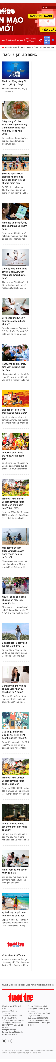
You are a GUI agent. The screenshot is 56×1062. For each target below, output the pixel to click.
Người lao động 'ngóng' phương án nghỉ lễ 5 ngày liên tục (14, 600)
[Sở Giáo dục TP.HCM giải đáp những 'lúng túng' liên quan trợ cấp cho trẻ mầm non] (15, 162)
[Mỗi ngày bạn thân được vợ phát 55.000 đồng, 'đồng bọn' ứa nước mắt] (15, 536)
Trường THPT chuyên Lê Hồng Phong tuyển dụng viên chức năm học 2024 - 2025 (13, 503)
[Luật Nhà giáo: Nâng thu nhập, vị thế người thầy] (15, 441)
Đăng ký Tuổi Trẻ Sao (47, 40)
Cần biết (27, 40)
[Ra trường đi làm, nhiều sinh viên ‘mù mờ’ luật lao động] (15, 352)
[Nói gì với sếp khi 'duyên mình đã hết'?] (15, 858)
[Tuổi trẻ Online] (21, 997)
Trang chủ (6, 985)
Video (23, 47)
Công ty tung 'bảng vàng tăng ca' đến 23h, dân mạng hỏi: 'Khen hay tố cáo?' (14, 273)
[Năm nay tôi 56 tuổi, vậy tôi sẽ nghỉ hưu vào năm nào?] (15, 211)
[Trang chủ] (3, 47)
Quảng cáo (33, 40)
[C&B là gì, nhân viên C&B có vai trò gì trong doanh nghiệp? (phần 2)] (15, 720)
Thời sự (28, 47)
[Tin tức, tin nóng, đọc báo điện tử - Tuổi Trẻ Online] (3, 40)
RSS (32, 1025)
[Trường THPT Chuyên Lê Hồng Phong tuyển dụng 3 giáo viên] (15, 766)
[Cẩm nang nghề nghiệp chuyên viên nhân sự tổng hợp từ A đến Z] (15, 674)
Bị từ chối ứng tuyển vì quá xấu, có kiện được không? (13, 321)
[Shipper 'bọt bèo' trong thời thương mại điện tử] (15, 398)
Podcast (10, 40)
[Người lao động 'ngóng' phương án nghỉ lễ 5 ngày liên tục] (15, 585)
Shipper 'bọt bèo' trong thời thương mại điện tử (14, 411)
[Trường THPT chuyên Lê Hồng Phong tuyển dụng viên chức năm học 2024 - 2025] (15, 487)
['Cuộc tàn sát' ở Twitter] (15, 944)
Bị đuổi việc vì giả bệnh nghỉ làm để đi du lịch (14, 914)
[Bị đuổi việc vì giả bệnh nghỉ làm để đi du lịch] (15, 901)
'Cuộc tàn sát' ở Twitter (14, 955)
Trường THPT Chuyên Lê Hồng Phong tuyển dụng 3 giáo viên (13, 780)
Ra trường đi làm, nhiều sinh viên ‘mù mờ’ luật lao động (14, 367)
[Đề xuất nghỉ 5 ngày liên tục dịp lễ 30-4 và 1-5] (15, 631)
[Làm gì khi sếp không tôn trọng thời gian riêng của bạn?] (15, 812)
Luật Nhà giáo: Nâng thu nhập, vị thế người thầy (13, 455)
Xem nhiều (16, 47)
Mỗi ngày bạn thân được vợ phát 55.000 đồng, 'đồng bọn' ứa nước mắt (13, 552)
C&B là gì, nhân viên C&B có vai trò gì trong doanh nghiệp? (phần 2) (14, 734)
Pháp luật (42, 47)
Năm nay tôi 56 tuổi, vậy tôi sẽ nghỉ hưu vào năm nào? (14, 225)
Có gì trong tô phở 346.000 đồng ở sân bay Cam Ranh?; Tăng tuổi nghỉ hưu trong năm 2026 (14, 127)
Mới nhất (8, 47)
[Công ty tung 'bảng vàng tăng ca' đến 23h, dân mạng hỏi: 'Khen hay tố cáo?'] (15, 257)
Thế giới (35, 47)
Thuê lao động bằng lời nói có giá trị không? (14, 83)
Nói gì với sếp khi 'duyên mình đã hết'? (14, 871)
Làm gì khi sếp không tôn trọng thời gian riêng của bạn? (14, 826)
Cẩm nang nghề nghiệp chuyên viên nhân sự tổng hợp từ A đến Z (14, 688)
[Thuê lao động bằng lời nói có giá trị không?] (15, 70)
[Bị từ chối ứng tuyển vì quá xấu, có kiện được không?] (15, 306)
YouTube (20, 40)
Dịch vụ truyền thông (35, 1020)
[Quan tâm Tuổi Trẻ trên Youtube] (4, 1041)
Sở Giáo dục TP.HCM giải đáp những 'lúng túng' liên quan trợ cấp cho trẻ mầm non (13, 178)
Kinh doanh (51, 47)
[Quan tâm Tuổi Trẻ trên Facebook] (10, 1041)
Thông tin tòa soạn (9, 1030)
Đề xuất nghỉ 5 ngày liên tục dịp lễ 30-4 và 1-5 (14, 644)
